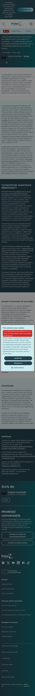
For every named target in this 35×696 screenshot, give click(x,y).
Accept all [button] (18, 358)
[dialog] (17, 348)
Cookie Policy (7, 354)
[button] (17, 368)
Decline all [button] (18, 363)
